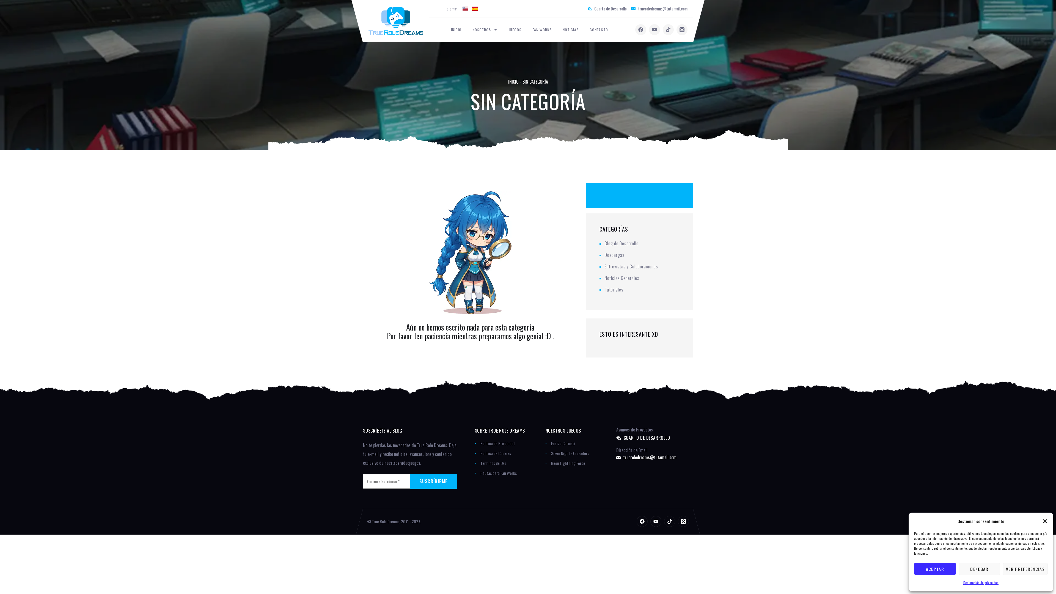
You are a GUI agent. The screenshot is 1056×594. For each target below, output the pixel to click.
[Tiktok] (668, 29)
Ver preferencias (1025, 569)
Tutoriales (614, 289)
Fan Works (542, 29)
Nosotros (481, 29)
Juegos (514, 29)
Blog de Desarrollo (622, 243)
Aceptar (935, 569)
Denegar (979, 569)
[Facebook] (640, 29)
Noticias (571, 29)
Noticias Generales (622, 278)
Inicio (456, 29)
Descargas (615, 255)
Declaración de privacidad (981, 582)
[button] (1045, 521)
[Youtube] (654, 29)
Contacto (599, 29)
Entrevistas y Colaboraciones (631, 266)
